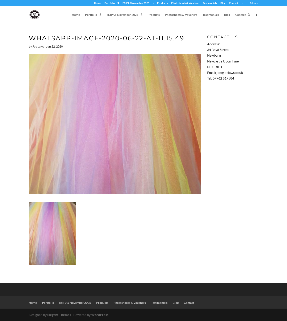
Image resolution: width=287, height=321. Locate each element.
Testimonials (210, 3)
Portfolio (109, 3)
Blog (222, 3)
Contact (233, 3)
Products (162, 3)
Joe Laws (38, 46)
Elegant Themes (59, 315)
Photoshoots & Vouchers (185, 3)
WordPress (99, 315)
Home (97, 3)
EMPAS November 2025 (135, 3)
